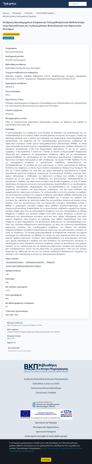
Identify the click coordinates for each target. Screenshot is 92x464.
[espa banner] (46, 414)
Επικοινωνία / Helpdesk (46, 392)
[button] (14, 262)
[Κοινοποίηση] (88, 37)
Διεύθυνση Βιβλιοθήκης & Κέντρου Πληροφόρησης (46, 379)
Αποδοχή (46, 460)
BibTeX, (9, 338)
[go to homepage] (9, 4)
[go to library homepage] (46, 368)
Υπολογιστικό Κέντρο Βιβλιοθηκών (46, 388)
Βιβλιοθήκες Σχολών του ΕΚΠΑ (46, 383)
